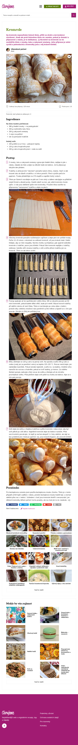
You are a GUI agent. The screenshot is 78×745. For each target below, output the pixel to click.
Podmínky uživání (47, 713)
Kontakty (43, 726)
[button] (12, 504)
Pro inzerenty (45, 722)
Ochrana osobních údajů (49, 717)
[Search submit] (73, 15)
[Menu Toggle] (40, 6)
